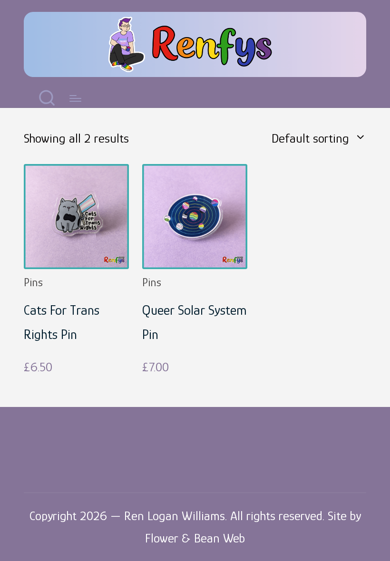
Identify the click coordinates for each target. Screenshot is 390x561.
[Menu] (75, 98)
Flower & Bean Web (195, 538)
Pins (33, 282)
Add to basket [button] (76, 262)
